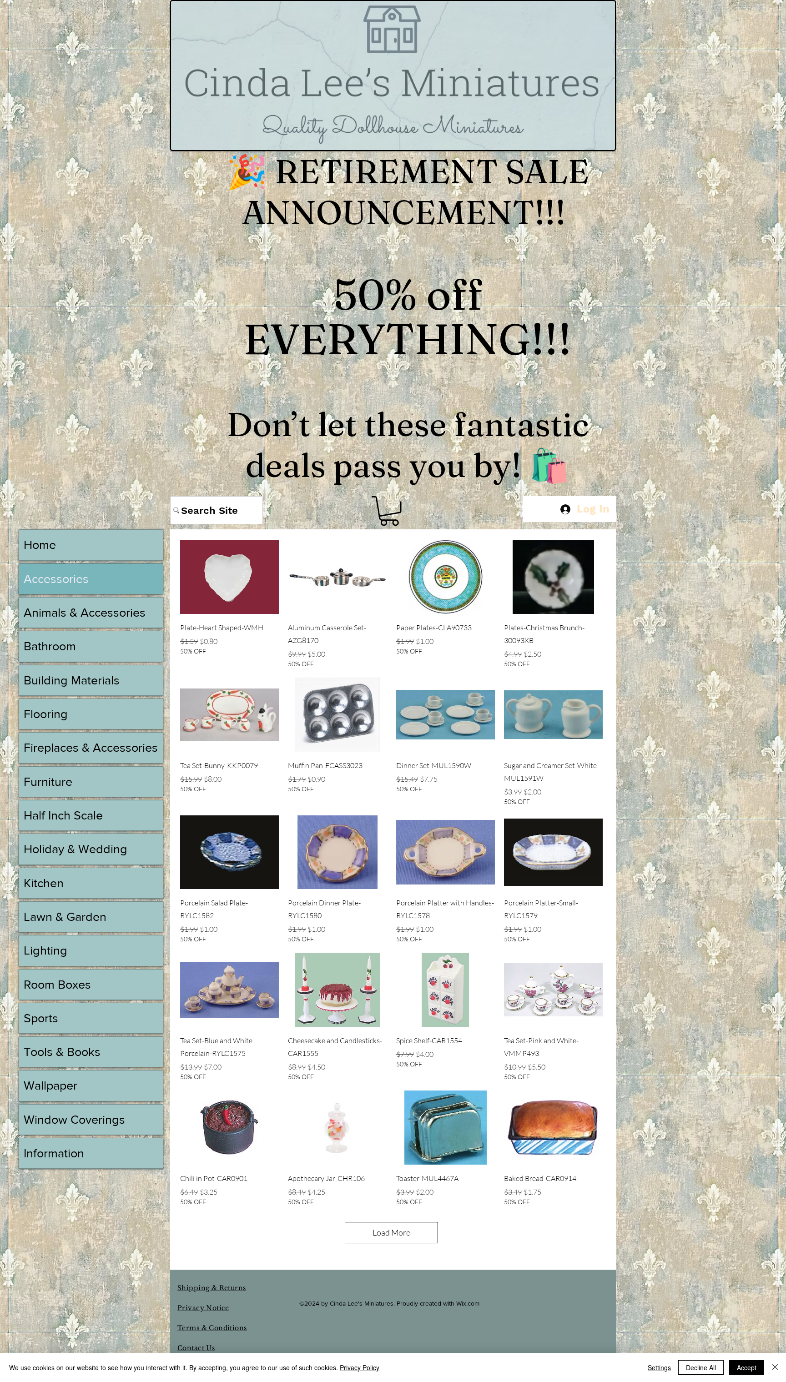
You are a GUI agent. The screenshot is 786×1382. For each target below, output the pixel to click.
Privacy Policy (359, 1367)
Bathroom (50, 646)
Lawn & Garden (65, 916)
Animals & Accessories (85, 612)
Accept (746, 1367)
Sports (41, 1018)
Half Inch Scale (63, 815)
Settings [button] (659, 1367)
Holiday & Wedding (75, 848)
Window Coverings (74, 1119)
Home (40, 544)
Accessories (56, 578)
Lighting (45, 950)
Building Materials (72, 680)
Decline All (701, 1367)
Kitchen (44, 883)
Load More (391, 1232)
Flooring (46, 713)
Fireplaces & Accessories (91, 747)
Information (54, 1153)
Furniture (48, 781)
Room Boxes (57, 984)
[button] (389, 511)
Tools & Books (62, 1051)
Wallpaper (50, 1085)
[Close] (775, 1367)
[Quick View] (229, 577)
